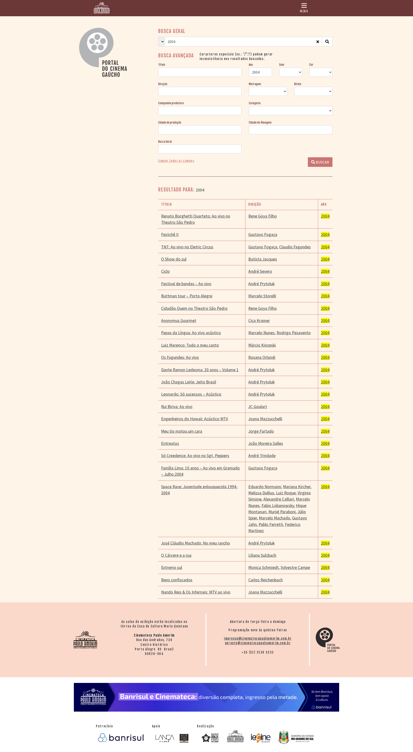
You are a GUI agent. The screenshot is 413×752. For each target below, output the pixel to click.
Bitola (297, 84)
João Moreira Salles (265, 443)
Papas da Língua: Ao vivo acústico (191, 332)
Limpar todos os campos (176, 161)
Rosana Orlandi (261, 357)
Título (161, 64)
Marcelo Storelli (262, 296)
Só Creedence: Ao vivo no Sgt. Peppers (195, 455)
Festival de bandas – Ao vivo (186, 283)
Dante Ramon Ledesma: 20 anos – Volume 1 (200, 369)
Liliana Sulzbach (262, 555)
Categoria (255, 103)
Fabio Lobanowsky (277, 505)
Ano (251, 64)
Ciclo (165, 271)
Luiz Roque (286, 493)
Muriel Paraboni (282, 511)
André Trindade (262, 455)
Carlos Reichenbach (265, 580)
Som (281, 64)
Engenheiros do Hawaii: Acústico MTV (194, 418)
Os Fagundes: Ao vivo (180, 357)
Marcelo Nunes (261, 332)
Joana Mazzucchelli (265, 418)
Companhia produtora (171, 103)
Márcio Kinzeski (262, 345)
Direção (162, 84)
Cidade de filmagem (260, 122)
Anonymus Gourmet (178, 320)
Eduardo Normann (264, 486)
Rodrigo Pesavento (294, 332)
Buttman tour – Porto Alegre (186, 296)
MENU (304, 11)
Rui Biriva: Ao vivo (176, 406)
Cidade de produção (169, 122)
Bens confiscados (176, 580)
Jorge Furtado (261, 431)
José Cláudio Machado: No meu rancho (195, 543)
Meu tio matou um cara (181, 431)
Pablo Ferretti (271, 524)
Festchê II (170, 234)
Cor (311, 64)
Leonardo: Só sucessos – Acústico (191, 394)
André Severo (260, 271)
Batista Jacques (262, 259)
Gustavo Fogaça (262, 234)
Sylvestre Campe (295, 567)
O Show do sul (173, 259)
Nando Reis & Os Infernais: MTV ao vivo (195, 592)
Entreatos (170, 443)
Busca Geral (165, 141)
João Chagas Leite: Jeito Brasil (188, 382)
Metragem (255, 84)
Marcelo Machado (274, 518)
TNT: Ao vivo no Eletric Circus (187, 247)
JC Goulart (257, 406)
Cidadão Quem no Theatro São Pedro (194, 308)
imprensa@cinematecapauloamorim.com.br (258, 638)
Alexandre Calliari (278, 499)
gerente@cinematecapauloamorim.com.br (258, 643)
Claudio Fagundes (295, 247)
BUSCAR (322, 162)
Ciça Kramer (259, 320)
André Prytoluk (261, 283)
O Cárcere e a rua (176, 555)
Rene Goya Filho (262, 216)
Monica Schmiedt (263, 567)
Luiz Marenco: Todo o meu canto (190, 345)
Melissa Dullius (261, 493)
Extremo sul (171, 567)
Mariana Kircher (296, 486)
